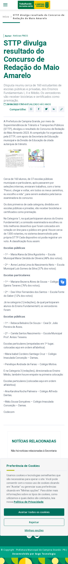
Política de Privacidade (29, 502)
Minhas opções (34, 530)
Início (6, 16)
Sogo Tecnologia (45, 553)
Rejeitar (34, 522)
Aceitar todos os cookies (34, 512)
